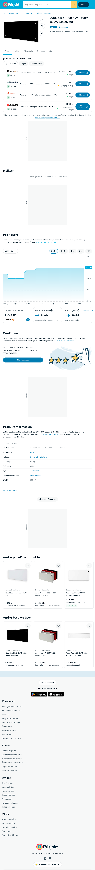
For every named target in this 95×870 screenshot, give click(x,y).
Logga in (83, 4)
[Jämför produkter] (42, 33)
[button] (42, 18)
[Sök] (74, 4)
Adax (32, 452)
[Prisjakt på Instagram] (49, 858)
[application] (47, 280)
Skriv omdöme (65, 27)
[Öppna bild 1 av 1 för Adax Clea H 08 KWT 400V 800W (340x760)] (21, 31)
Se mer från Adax (10, 490)
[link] (17, 585)
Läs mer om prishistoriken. (47, 242)
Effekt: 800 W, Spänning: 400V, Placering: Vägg (69, 31)
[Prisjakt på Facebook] (45, 858)
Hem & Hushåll (14, 13)
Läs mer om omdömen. (65, 341)
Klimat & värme (29, 13)
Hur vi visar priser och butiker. (47, 117)
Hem (5, 13)
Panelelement (35, 475)
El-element (34, 471)
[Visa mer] (5, 73)
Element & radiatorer (45, 13)
